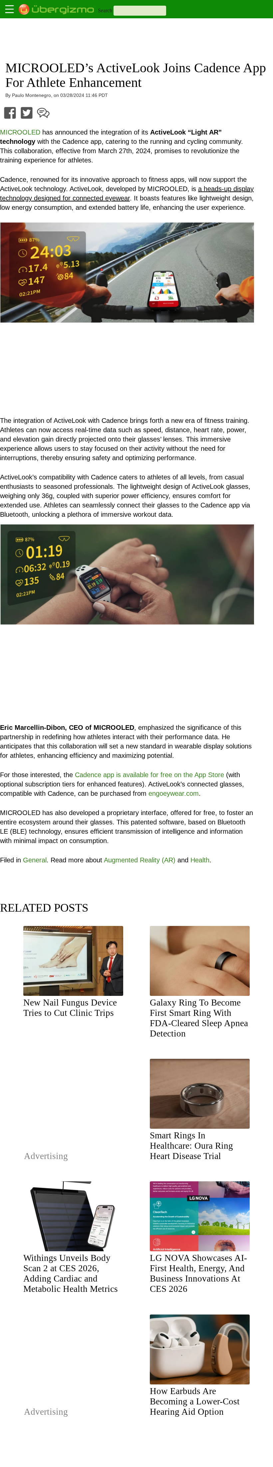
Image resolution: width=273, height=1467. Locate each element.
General (35, 860)
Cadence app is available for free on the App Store (149, 774)
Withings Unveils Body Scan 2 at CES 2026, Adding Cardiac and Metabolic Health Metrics (70, 1273)
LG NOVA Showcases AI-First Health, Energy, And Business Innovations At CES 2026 (198, 1273)
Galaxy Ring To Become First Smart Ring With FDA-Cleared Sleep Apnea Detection (199, 1018)
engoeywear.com (173, 793)
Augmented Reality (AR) (139, 860)
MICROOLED (20, 132)
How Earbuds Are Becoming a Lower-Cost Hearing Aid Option (195, 1401)
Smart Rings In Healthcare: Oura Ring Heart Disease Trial (191, 1145)
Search (105, 10)
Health (199, 860)
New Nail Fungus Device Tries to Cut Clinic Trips (70, 1008)
